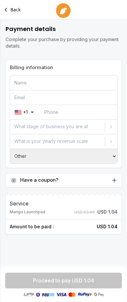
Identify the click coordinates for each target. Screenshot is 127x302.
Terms (67, 241)
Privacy (49, 241)
